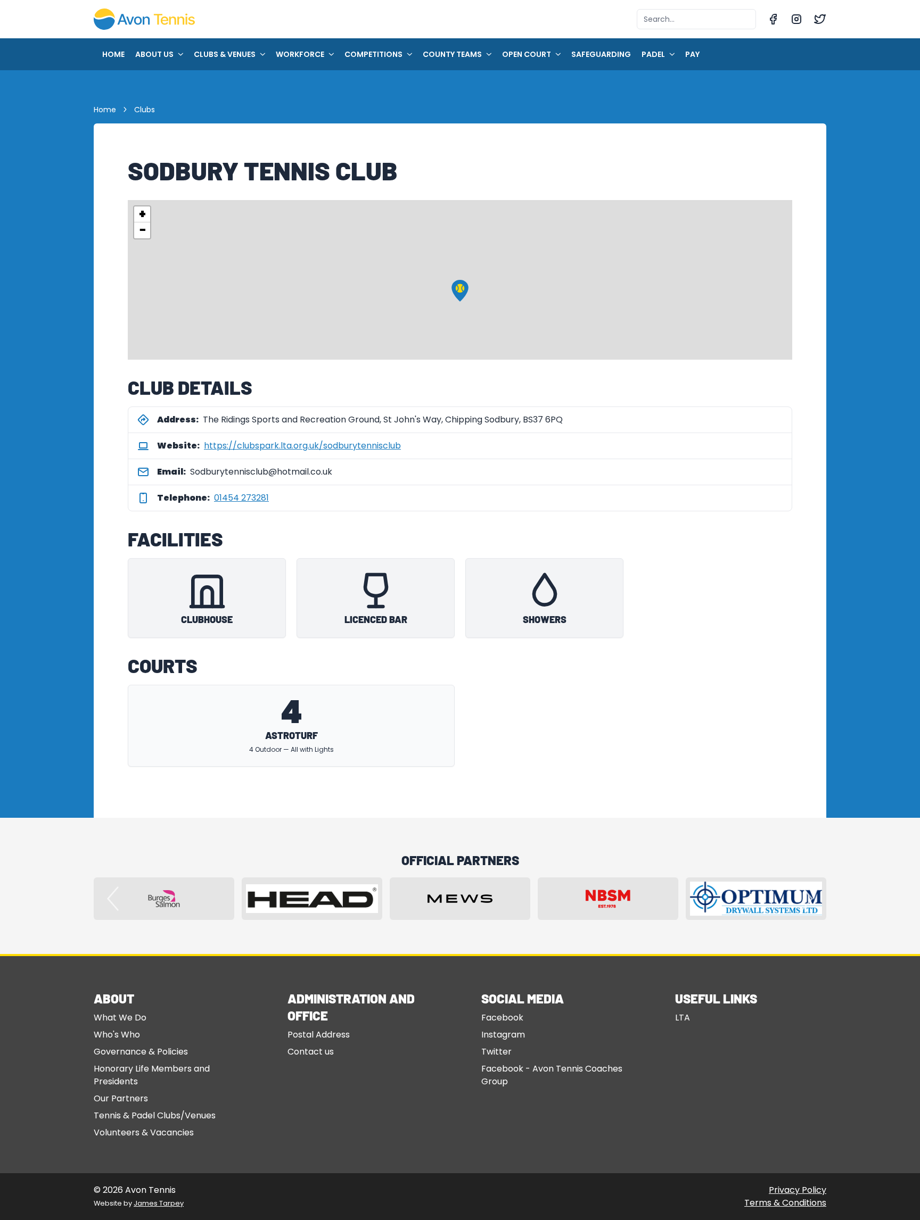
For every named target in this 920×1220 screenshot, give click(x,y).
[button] (460, 291)
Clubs (144, 109)
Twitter (496, 1051)
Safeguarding (601, 54)
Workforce (300, 54)
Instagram (503, 1034)
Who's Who (117, 1034)
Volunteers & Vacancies (144, 1132)
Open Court (526, 54)
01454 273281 (241, 498)
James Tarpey (159, 1203)
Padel (653, 54)
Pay (692, 54)
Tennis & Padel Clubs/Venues (155, 1115)
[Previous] (113, 898)
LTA (682, 1017)
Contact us (311, 1051)
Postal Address (319, 1034)
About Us (154, 54)
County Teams (452, 54)
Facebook (502, 1017)
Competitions (373, 54)
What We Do (120, 1017)
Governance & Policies (141, 1051)
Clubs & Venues (225, 54)
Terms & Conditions (785, 1203)
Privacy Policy (797, 1190)
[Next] (807, 898)
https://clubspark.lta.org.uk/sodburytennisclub (302, 445)
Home (113, 54)
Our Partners (121, 1098)
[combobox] (696, 19)
